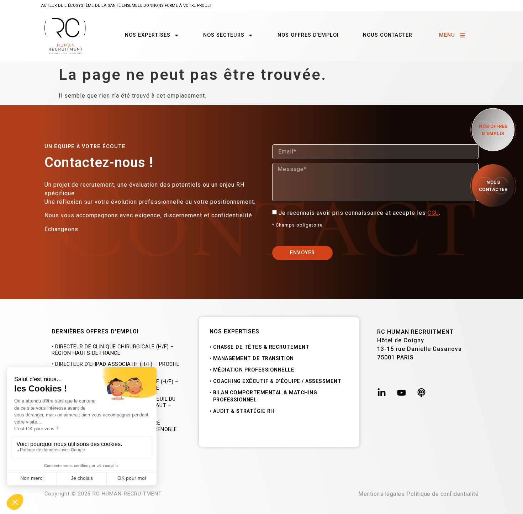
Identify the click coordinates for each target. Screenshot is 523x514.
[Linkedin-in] (381, 392)
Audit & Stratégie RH (243, 411)
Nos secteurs (223, 35)
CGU (433, 212)
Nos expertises (147, 35)
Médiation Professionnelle (254, 370)
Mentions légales (381, 493)
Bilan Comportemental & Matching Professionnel (265, 396)
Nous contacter (387, 35)
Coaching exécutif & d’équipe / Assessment (277, 381)
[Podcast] (421, 392)
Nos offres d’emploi (308, 35)
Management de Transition (253, 358)
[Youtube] (401, 392)
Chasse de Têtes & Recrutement (261, 347)
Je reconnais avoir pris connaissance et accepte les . (360, 212)
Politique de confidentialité (442, 493)
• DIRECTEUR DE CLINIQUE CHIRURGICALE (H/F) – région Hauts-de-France (113, 350)
